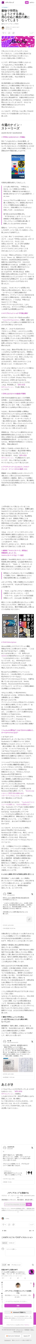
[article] (18, 1274)
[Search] (33, 1265)
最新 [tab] (9, 1265)
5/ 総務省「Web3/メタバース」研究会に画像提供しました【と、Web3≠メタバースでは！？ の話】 (14, 552)
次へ (30, 1230)
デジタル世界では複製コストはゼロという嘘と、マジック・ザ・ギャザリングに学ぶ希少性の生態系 (13, 1273)
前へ (5, 1230)
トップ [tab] (4, 1265)
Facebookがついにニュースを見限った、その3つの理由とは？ (17, 803)
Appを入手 (27, 1336)
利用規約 (22, 1316)
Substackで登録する (19, 1312)
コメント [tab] (4, 1243)
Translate (5, 7)
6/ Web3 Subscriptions (8, 642)
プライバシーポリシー (23, 1318)
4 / (2, 467)
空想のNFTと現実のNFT (9, 1270)
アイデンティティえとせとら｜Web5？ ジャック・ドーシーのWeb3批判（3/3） (15, 468)
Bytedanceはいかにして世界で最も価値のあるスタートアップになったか (17, 793)
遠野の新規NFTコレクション (13, 386)
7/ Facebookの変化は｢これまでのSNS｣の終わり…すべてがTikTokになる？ (17, 731)
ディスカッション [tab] (16, 1265)
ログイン (32, 2)
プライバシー (20, 1330)
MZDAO (4, 656)
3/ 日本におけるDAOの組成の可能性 (13, 394)
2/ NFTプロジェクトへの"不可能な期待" (14, 313)
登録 (27, 2)
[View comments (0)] (9, 33)
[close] (31, 1283)
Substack (7, 1340)
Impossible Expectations (11, 320)
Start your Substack (14, 1336)
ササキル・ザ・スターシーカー (12, 27)
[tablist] (8, 1243)
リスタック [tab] (11, 1243)
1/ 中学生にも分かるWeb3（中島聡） (13, 137)
